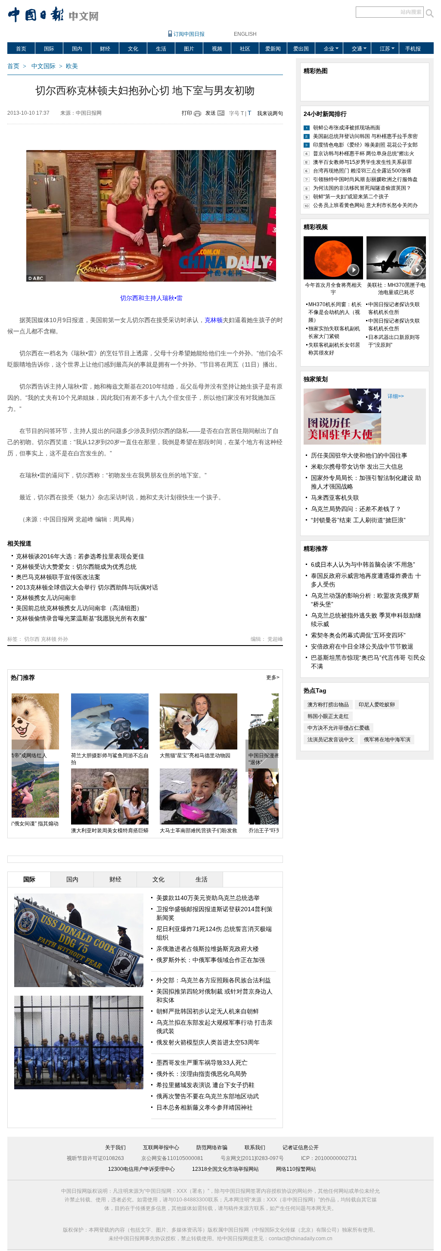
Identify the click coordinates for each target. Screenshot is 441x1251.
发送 (210, 113)
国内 (77, 49)
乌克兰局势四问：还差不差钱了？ (356, 508)
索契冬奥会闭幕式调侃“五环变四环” (358, 635)
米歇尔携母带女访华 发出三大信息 (357, 466)
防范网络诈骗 (211, 1147)
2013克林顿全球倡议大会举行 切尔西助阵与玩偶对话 (87, 587)
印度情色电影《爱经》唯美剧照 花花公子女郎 (365, 145)
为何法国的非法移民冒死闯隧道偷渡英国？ (362, 188)
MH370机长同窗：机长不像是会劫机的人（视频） (335, 312)
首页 (21, 49)
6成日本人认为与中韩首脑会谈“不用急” (363, 564)
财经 (105, 49)
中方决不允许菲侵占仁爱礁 (338, 728)
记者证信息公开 (301, 1147)
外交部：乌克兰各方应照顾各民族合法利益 (213, 980)
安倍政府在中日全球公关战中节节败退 (362, 646)
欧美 (72, 66)
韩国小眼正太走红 (328, 716)
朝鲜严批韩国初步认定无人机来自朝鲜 (207, 1011)
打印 (187, 113)
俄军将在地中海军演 (387, 740)
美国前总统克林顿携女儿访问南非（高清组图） (79, 608)
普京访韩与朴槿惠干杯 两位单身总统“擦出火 (363, 153)
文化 (133, 49)
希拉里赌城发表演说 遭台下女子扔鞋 (205, 1085)
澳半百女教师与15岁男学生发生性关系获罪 (362, 162)
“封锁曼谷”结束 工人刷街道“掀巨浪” (358, 520)
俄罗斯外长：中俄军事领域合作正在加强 (210, 959)
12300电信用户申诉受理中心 (141, 1169)
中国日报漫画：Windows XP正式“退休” (233, 758)
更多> (273, 677)
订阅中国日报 (189, 34)
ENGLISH (245, 34)
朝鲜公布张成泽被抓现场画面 (346, 128)
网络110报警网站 (296, 1169)
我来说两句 (270, 113)
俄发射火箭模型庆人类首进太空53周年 (208, 1042)
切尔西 (32, 639)
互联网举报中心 (161, 1147)
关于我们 (115, 1147)
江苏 (385, 49)
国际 (49, 49)
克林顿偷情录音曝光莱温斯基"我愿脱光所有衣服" (81, 618)
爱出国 (301, 49)
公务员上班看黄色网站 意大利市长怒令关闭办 (365, 205)
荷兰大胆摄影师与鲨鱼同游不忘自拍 (56, 758)
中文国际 (43, 66)
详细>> (396, 396)
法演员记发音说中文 (330, 740)
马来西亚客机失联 (335, 497)
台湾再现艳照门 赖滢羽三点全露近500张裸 (362, 171)
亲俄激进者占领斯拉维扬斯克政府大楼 (207, 948)
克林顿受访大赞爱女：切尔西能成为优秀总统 (76, 566)
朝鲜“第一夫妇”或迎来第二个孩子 (351, 197)
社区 (245, 49)
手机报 (413, 49)
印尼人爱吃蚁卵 (377, 705)
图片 (189, 49)
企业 (329, 49)
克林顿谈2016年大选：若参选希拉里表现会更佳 (80, 556)
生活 (161, 49)
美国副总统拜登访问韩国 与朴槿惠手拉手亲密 (365, 136)
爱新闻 (273, 49)
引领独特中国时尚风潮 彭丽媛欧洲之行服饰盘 (365, 179)
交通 (357, 49)
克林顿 (48, 639)
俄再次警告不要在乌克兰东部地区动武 (207, 1096)
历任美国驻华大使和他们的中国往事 (359, 455)
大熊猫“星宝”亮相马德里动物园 (141, 755)
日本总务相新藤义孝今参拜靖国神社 (204, 1107)
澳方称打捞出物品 (328, 705)
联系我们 (255, 1147)
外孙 (63, 639)
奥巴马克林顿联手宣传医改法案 (58, 577)
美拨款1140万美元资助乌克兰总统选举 (208, 897)
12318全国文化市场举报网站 (225, 1169)
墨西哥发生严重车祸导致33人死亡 (202, 1062)
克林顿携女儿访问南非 (46, 597)
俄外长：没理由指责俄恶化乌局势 (201, 1073)
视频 (217, 49)
